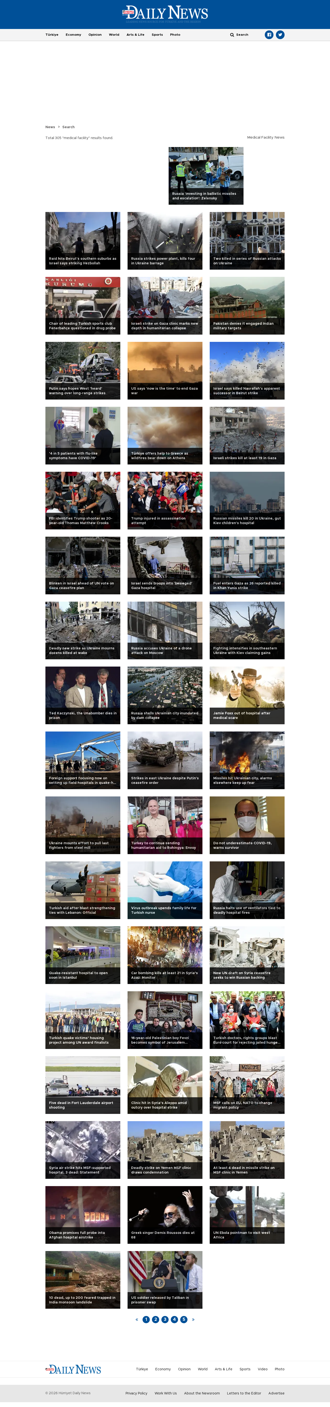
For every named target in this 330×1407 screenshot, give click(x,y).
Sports (157, 34)
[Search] (232, 35)
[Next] (193, 1319)
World (114, 34)
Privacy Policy (136, 1393)
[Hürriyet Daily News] (165, 14)
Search (68, 127)
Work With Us (166, 1393)
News (50, 127)
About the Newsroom (202, 1393)
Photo (175, 34)
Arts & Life (135, 34)
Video (263, 1369)
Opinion (95, 34)
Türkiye (51, 34)
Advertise (276, 1393)
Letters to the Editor (244, 1393)
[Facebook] (269, 34)
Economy (73, 34)
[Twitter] (280, 34)
